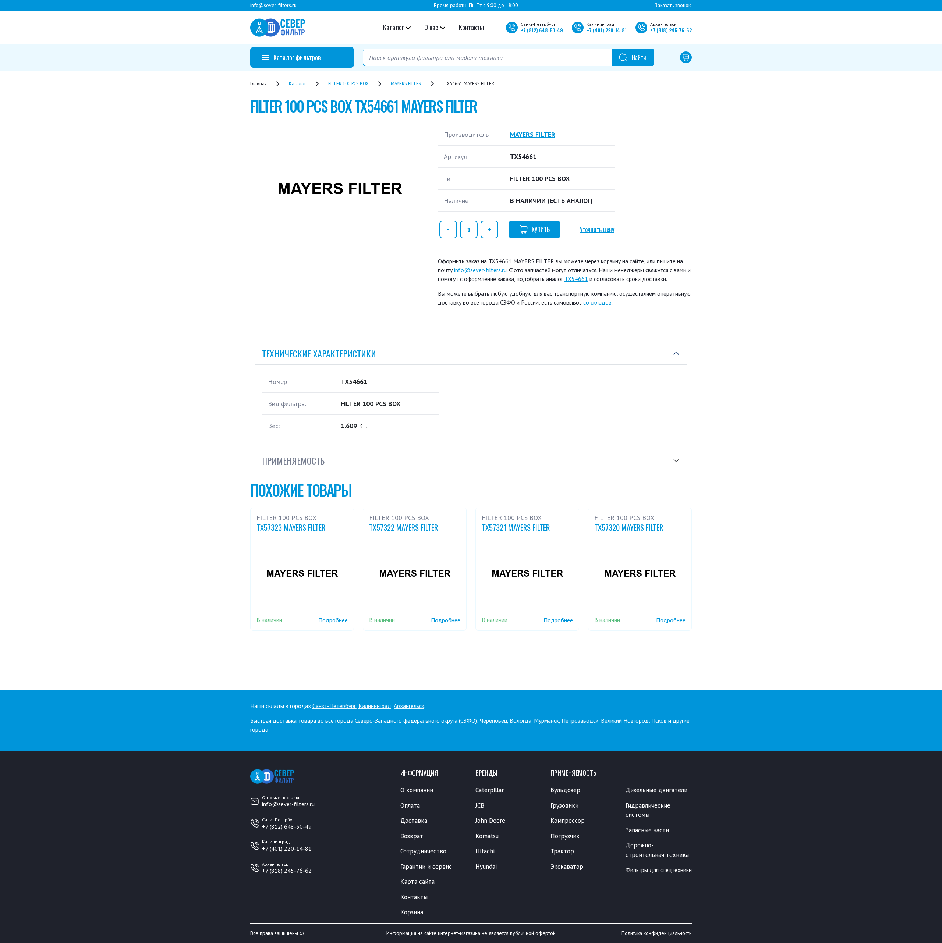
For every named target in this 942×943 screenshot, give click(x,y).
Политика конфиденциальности (656, 933)
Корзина (411, 912)
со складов (597, 302)
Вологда (520, 720)
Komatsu (487, 836)
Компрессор (567, 820)
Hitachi (485, 851)
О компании (416, 790)
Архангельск (409, 705)
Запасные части (647, 830)
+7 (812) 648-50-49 (287, 826)
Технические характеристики (319, 353)
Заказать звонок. (673, 5)
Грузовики (564, 805)
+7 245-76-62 (671, 30)
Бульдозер (565, 790)
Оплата (410, 805)
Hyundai (486, 866)
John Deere (490, 820)
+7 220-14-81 (607, 30)
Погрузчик (565, 836)
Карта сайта (417, 882)
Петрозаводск (580, 720)
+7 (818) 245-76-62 (287, 870)
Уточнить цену (597, 229)
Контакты (471, 27)
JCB (479, 805)
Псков (659, 720)
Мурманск (546, 720)
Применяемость (293, 460)
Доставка (413, 820)
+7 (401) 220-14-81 (287, 848)
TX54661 (576, 278)
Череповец (493, 720)
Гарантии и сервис (426, 866)
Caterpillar (489, 790)
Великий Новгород (625, 720)
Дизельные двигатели (656, 790)
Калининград (374, 705)
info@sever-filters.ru (273, 5)
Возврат (411, 836)
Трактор (562, 851)
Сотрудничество (423, 851)
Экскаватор (566, 866)
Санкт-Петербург (334, 705)
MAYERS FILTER (532, 134)
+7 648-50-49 (542, 30)
